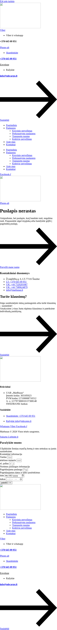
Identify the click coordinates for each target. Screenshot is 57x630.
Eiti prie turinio (7, 1)
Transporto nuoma (21, 136)
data (2, 475)
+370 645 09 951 (8, 58)
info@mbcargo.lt (8, 76)
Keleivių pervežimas (22, 139)
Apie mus (10, 142)
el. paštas (4, 463)
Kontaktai (11, 144)
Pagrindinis (11, 125)
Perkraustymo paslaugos (23, 133)
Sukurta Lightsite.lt (9, 436)
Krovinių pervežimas (22, 130)
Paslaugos (11, 128)
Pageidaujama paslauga (11, 469)
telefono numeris (8, 460)
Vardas (3, 457)
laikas (3, 479)
